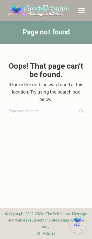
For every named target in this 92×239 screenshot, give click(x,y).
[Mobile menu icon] (81, 10)
